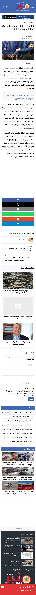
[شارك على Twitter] (18, 204)
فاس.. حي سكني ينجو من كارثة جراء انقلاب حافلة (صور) (9, 479)
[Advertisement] (18, 178)
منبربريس (31, 33)
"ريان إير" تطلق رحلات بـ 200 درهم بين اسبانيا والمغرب (18, 248)
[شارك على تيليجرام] (18, 223)
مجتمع (26, 22)
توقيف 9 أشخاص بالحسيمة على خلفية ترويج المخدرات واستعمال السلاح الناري (17, 257)
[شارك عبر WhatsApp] (18, 214)
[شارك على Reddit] (18, 219)
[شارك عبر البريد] (18, 209)
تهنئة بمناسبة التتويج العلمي (12, 545)
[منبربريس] (30, 240)
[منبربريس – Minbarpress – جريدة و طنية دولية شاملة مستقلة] (18, 580)
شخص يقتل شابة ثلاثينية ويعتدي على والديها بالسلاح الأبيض (26, 479)
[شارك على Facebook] (18, 200)
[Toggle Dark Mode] (7, 7)
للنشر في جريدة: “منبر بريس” (26, 590)
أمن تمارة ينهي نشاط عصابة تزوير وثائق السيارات (9, 464)
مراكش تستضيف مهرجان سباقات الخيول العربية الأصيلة (9, 494)
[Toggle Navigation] (33, 7)
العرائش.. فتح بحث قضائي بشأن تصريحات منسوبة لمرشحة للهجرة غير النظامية (12, 540)
